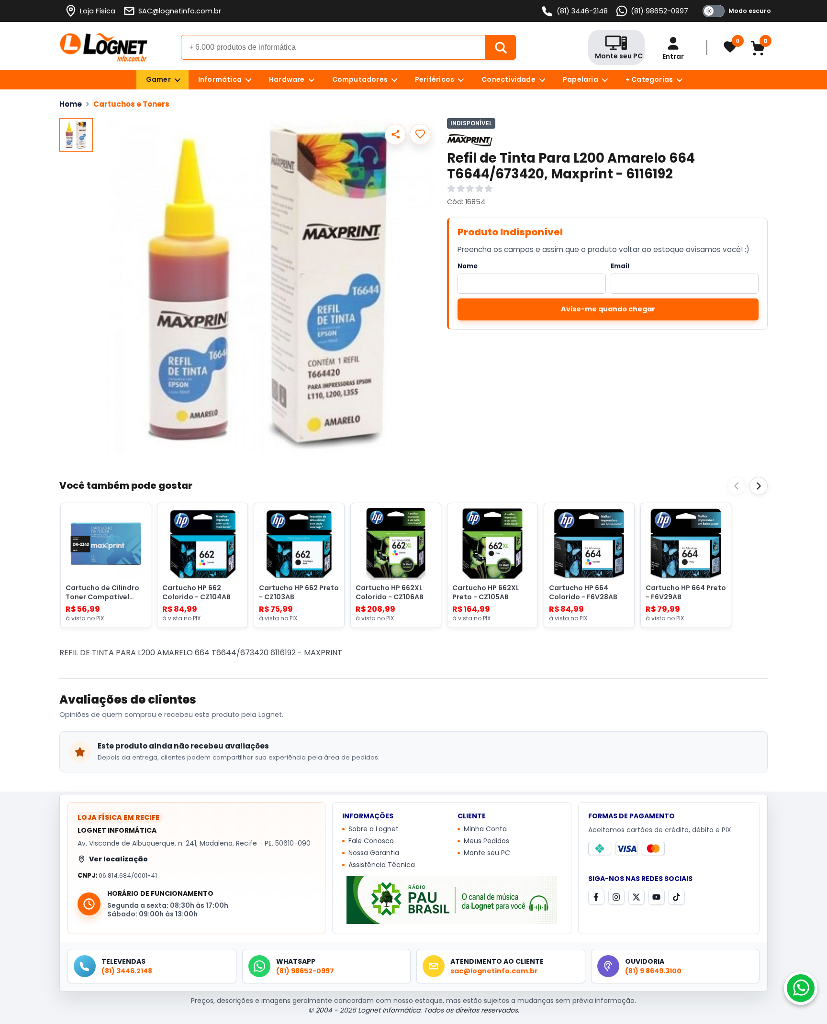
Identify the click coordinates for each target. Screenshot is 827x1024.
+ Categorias (649, 79)
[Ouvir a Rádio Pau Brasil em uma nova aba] (451, 900)
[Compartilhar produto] (395, 134)
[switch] (735, 11)
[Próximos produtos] (758, 486)
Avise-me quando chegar (608, 309)
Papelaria (580, 79)
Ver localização (118, 859)
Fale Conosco (371, 841)
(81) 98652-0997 (659, 11)
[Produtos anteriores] (736, 486)
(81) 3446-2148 (582, 11)
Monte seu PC (487, 853)
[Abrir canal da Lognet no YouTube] (656, 897)
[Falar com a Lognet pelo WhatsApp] (800, 988)
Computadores (360, 79)
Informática (220, 79)
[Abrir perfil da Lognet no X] (636, 897)
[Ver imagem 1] (76, 135)
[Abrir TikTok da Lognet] (677, 897)
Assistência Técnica (381, 865)
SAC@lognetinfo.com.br (179, 11)
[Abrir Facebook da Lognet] (596, 897)
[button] (268, 285)
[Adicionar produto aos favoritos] (420, 134)
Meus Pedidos (486, 841)
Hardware (287, 79)
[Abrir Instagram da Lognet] (616, 897)
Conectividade (508, 79)
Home (70, 104)
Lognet (103, 47)
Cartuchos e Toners (131, 104)
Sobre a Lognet (373, 829)
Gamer (158, 79)
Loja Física (97, 11)
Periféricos (434, 79)
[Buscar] (500, 47)
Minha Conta (485, 829)
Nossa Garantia (373, 853)
